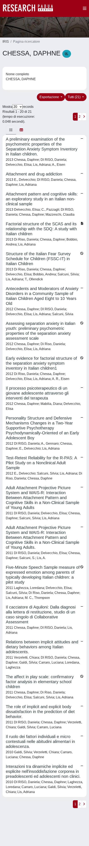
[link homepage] (30, 8)
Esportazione (50, 97)
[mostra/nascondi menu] (85, 8)
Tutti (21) (74, 97)
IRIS (5, 41)
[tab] (11, 130)
